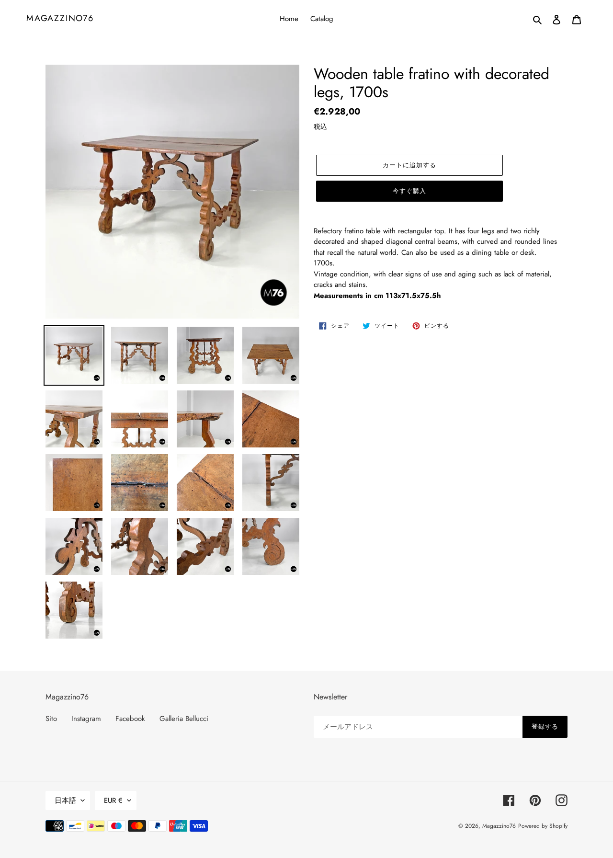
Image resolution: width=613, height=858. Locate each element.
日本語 (65, 800)
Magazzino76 (60, 18)
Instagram (86, 718)
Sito (51, 718)
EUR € (113, 800)
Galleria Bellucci (183, 718)
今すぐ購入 (409, 190)
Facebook (130, 718)
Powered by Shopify (543, 826)
